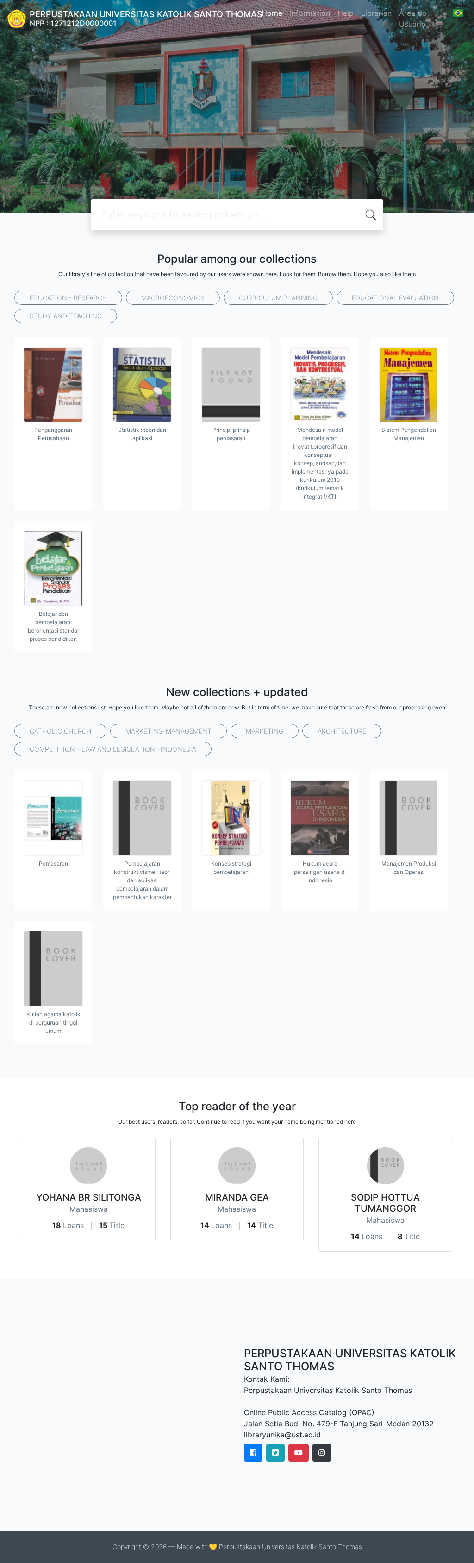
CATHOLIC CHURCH (60, 731)
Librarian (376, 13)
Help (345, 13)
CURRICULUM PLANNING (278, 298)
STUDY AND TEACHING (66, 316)
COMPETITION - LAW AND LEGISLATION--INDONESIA (113, 749)
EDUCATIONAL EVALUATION (395, 298)
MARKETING (264, 731)
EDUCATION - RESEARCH (68, 298)
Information (310, 13)
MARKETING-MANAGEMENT (168, 731)
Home (272, 13)
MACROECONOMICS (173, 298)
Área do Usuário (413, 18)
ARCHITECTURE (342, 731)
